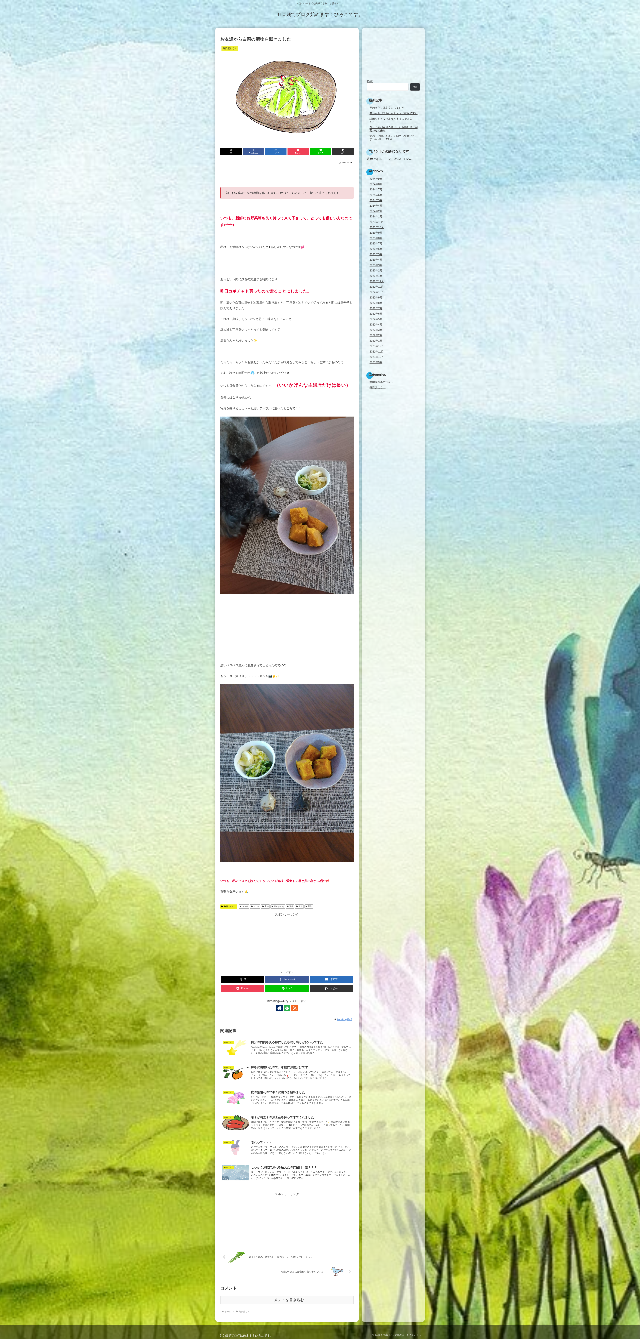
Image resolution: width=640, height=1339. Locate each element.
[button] (343, 151)
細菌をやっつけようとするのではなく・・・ (391, 120)
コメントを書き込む (287, 1300)
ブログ (256, 906)
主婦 (267, 906)
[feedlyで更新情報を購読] (287, 1008)
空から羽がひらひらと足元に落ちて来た (394, 113)
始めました (279, 906)
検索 (370, 81)
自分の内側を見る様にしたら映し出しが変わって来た (394, 129)
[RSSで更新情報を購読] (294, 1008)
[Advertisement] (287, 174)
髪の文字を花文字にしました (387, 107)
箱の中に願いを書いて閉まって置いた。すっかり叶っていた (394, 137)
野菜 (310, 906)
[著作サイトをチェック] (279, 1008)
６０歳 (245, 906)
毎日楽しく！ (230, 906)
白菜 (301, 906)
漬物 (291, 906)
